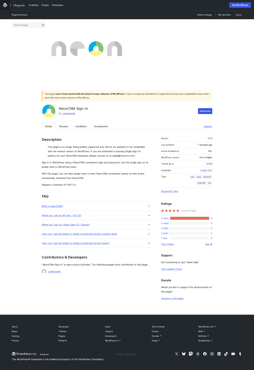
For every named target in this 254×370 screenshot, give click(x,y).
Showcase (64, 326)
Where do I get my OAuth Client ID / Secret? (66, 224)
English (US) (206, 170)
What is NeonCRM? (52, 206)
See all (208, 244)
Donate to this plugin (172, 298)
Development (101, 126)
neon (199, 177)
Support (208, 126)
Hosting (15, 336)
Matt (201, 331)
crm (192, 177)
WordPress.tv (113, 340)
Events (155, 331)
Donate (157, 336)
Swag (156, 340)
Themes (62, 331)
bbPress (203, 336)
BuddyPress (205, 340)
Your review (167, 244)
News (14, 331)
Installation (81, 126)
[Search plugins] (43, 25)
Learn (108, 326)
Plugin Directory (19, 15)
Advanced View (169, 191)
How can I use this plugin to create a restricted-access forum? (75, 243)
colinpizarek (68, 113)
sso (209, 183)
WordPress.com (207, 326)
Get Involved (158, 326)
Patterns (63, 340)
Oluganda (44, 354)
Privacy (15, 340)
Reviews (63, 126)
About (15, 326)
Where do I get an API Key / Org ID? (61, 215)
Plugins (62, 336)
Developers (111, 336)
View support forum (171, 269)
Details (48, 126)
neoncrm (207, 177)
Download (205, 111)
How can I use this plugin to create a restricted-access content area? (79, 234)
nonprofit (201, 183)
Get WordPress (240, 5)
